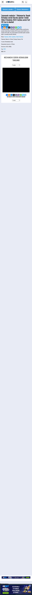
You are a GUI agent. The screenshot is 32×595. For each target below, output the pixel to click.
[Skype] (18, 27)
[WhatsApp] (16, 27)
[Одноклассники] (4, 27)
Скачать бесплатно (22, 9)
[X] (9, 27)
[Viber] (14, 27)
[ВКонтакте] (2, 27)
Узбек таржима (12, 37)
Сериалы (6, 37)
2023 (4, 49)
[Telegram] (21, 27)
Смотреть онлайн (8, 9)
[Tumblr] (11, 27)
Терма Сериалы (19, 37)
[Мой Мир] (7, 27)
